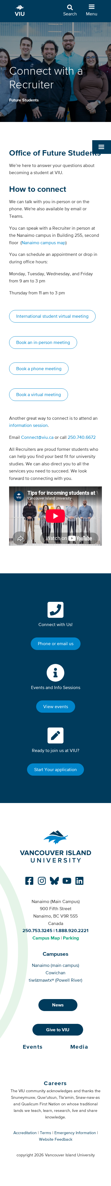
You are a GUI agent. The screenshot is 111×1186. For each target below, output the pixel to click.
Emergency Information (75, 1132)
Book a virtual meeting (38, 394)
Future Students (24, 100)
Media (79, 1047)
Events (33, 1047)
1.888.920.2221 (72, 930)
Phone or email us (55, 643)
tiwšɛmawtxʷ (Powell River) (55, 980)
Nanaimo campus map (43, 242)
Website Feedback (55, 1139)
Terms (45, 1132)
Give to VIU (57, 1029)
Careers (55, 1083)
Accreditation (25, 1132)
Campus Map (46, 937)
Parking (71, 937)
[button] (101, 147)
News (58, 1004)
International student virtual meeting (52, 316)
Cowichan (55, 972)
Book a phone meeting (38, 368)
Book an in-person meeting (43, 342)
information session (28, 425)
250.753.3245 (37, 930)
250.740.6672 (82, 437)
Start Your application (55, 769)
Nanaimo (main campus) (55, 965)
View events (55, 706)
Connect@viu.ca (37, 437)
